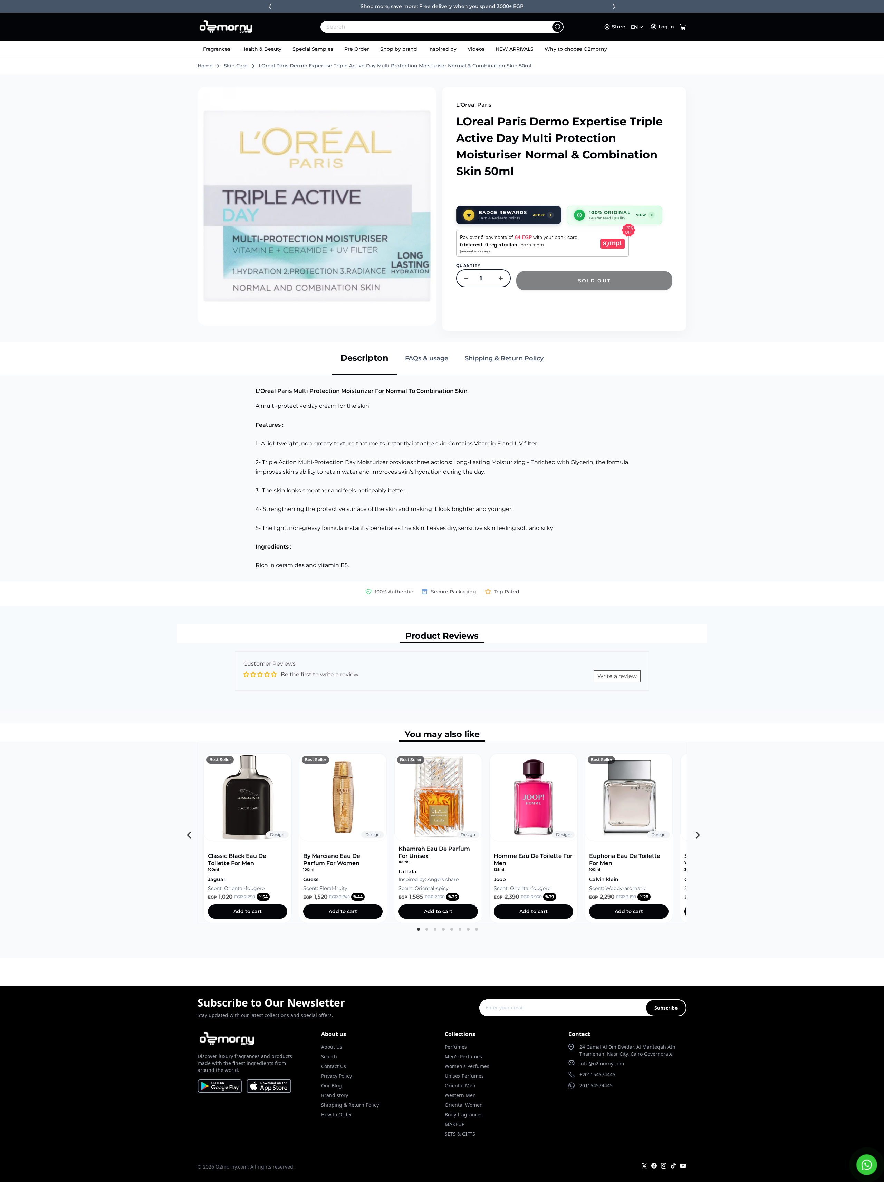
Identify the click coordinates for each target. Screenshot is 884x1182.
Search (329, 1056)
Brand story (334, 1095)
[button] (683, 26)
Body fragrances (464, 1114)
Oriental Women (464, 1105)
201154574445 (596, 1085)
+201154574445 (597, 1074)
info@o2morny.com (601, 1063)
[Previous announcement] (270, 6)
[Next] (695, 832)
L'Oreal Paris (473, 104)
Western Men (460, 1095)
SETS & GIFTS (460, 1134)
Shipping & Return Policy (350, 1105)
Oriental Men (460, 1085)
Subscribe (666, 1008)
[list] (442, 832)
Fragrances (216, 49)
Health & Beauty (261, 49)
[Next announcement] (614, 6)
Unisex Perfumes (464, 1076)
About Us (331, 1047)
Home (205, 65)
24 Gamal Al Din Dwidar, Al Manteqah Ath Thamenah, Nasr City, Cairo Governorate (627, 1050)
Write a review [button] (617, 676)
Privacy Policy (336, 1076)
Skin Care (236, 65)
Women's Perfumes (467, 1066)
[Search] (557, 26)
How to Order (336, 1114)
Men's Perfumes (463, 1056)
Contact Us (333, 1066)
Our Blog (331, 1085)
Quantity (468, 265)
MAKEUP (454, 1124)
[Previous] (188, 832)
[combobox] (427, 26)
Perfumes (456, 1047)
